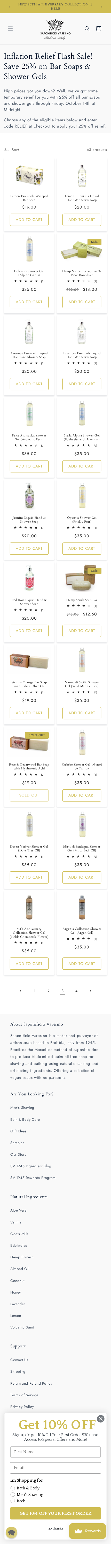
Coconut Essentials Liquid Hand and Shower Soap (29, 355)
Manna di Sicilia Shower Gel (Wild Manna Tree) (82, 684)
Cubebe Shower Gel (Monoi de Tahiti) (82, 766)
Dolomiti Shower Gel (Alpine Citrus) (29, 273)
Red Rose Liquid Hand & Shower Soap (29, 602)
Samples (17, 1142)
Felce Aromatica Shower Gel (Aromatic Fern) (29, 438)
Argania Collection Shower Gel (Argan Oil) (81, 931)
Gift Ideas (18, 1131)
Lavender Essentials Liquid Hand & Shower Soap (82, 355)
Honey (15, 1292)
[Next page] (90, 991)
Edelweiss (18, 1245)
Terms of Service (24, 1395)
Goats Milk (19, 1233)
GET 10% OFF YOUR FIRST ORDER (55, 1513)
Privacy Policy (22, 1406)
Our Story (18, 1154)
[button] (10, 28)
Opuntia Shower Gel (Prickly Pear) (82, 520)
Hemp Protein (21, 1257)
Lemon (15, 1315)
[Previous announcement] (9, 6)
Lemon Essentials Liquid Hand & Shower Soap (82, 198)
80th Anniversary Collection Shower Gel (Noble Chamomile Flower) (29, 933)
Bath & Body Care (25, 1119)
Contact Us (19, 1359)
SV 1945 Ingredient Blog (30, 1166)
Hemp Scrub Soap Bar (81, 600)
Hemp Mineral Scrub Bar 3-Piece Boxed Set (81, 273)
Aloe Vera (18, 1210)
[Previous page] (20, 991)
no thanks (55, 1528)
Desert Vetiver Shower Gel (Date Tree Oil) (29, 849)
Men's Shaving (22, 1107)
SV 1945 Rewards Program (33, 1177)
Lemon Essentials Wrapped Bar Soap (29, 198)
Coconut (17, 1280)
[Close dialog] (101, 1419)
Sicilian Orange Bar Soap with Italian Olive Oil (29, 684)
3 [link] (62, 991)
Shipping (18, 1371)
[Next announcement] (101, 6)
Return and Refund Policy (31, 1383)
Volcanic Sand (22, 1327)
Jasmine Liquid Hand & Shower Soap (29, 520)
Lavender (17, 1304)
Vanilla (15, 1222)
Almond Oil (19, 1268)
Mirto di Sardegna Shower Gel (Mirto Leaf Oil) (81, 849)
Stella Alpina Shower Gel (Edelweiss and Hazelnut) (82, 438)
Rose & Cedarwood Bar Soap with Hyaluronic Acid (29, 766)
